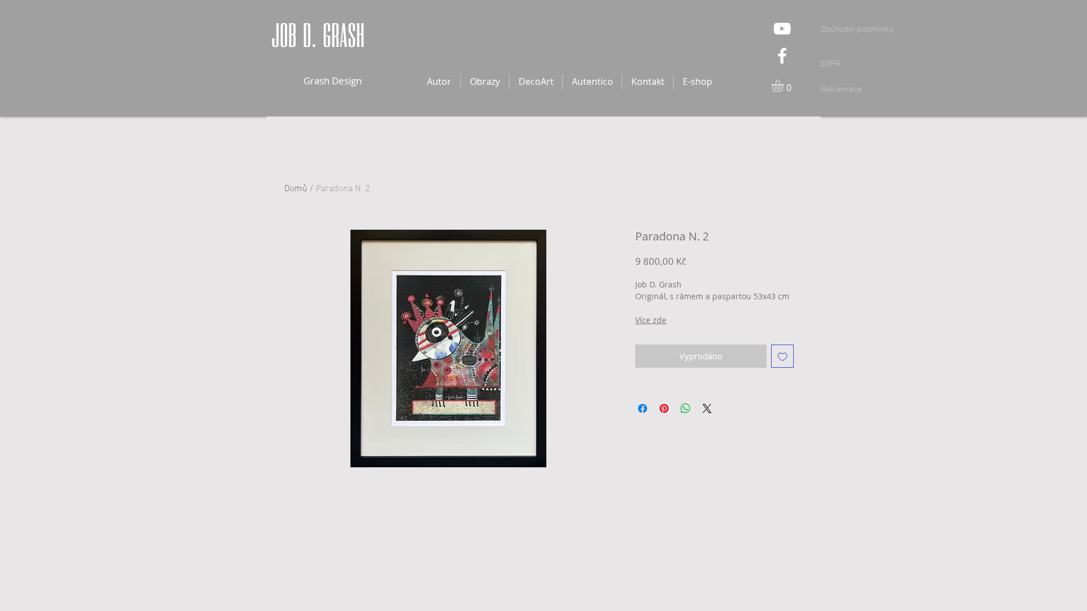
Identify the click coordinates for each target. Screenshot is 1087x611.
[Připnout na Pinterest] (664, 408)
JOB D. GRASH (321, 35)
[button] (785, 86)
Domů (295, 189)
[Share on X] (707, 408)
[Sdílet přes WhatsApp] (685, 408)
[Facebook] (782, 55)
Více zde (650, 320)
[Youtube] (782, 28)
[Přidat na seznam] (782, 356)
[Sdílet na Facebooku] (642, 408)
